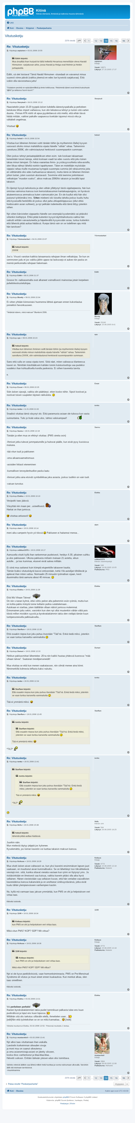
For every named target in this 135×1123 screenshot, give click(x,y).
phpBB (66, 1097)
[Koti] (21, 11)
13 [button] (101, 40)
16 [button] (116, 40)
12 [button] (96, 40)
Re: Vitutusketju (18, 46)
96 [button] (124, 40)
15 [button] (111, 40)
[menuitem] (10, 23)
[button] (79, 41)
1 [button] (88, 40)
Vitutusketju (14, 36)
